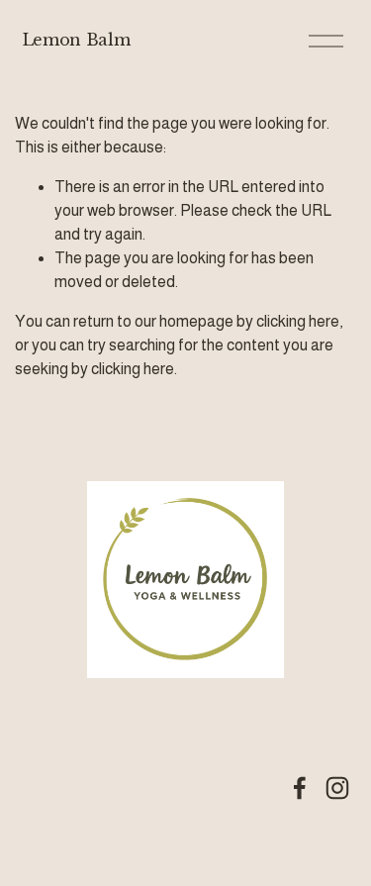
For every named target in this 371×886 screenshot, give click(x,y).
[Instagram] (337, 788)
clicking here (297, 321)
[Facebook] (300, 788)
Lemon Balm (77, 39)
